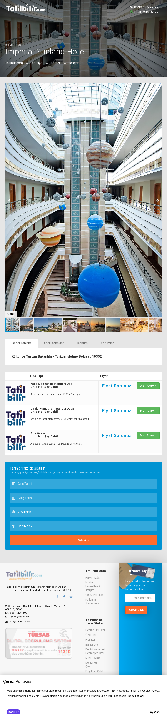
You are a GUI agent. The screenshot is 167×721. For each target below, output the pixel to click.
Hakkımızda (92, 577)
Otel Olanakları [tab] (54, 343)
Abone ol (136, 609)
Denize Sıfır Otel (95, 630)
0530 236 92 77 (145, 7)
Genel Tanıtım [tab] (21, 343)
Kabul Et (13, 712)
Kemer (55, 63)
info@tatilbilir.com (19, 621)
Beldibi (73, 63)
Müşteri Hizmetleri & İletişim (92, 586)
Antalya (37, 63)
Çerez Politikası (94, 594)
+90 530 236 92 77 (18, 617)
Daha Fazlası (136, 696)
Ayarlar (154, 712)
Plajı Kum (91, 639)
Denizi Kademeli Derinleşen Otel (95, 651)
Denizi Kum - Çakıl (92, 664)
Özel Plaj (90, 634)
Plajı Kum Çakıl (94, 671)
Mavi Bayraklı (93, 657)
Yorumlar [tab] (107, 343)
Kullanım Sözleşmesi (92, 601)
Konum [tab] (82, 343)
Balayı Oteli (92, 644)
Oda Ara (83, 540)
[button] (157, 87)
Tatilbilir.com (14, 63)
